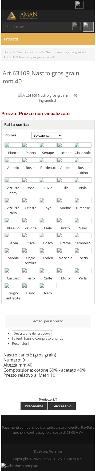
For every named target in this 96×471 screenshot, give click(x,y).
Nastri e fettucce (29, 52)
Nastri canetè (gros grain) (65, 52)
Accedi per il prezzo (48, 321)
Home (8, 52)
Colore (11, 135)
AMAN (46, 458)
